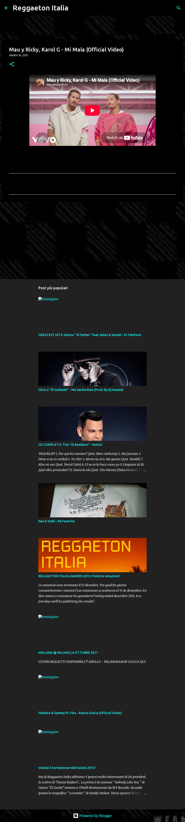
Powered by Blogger (95, 816)
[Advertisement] (92, 240)
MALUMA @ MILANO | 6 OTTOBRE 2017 (68, 652)
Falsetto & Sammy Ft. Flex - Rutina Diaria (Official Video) (80, 713)
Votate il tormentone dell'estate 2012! (66, 768)
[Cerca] (74, 7)
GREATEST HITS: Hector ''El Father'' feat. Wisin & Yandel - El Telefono (89, 335)
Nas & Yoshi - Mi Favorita (56, 521)
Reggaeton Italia (40, 8)
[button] (11, 64)
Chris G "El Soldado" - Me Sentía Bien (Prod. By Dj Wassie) (80, 390)
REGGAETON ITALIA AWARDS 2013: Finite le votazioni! (79, 576)
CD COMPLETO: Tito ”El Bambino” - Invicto (70, 444)
